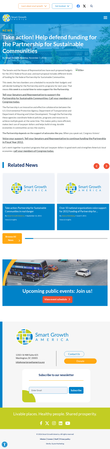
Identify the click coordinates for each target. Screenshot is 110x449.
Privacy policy (65, 439)
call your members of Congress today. (33, 150)
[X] (84, 6)
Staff (56, 439)
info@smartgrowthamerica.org (30, 362)
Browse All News (10, 238)
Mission (43, 439)
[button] (90, 6)
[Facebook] (78, 6)
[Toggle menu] (105, 17)
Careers (50, 439)
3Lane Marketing (57, 444)
